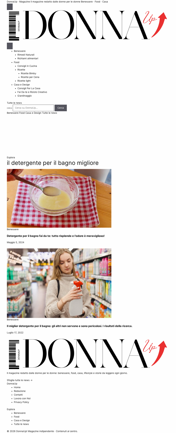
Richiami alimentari (27, 58)
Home (17, 387)
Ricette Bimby (28, 73)
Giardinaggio (24, 95)
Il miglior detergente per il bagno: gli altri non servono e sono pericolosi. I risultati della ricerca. (69, 326)
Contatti (18, 394)
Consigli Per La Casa (28, 88)
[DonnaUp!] (88, 41)
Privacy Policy (21, 402)
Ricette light (24, 80)
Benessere (20, 51)
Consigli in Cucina (27, 66)
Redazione (20, 391)
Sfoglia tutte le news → (19, 380)
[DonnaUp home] (88, 369)
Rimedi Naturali (25, 54)
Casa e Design (22, 84)
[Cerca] (10, 46)
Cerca (9, 108)
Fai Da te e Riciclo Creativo (32, 92)
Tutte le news (14, 102)
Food (16, 62)
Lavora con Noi (22, 398)
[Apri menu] (10, 7)
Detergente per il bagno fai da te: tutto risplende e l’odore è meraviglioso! (56, 236)
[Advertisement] (88, 135)
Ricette (21, 69)
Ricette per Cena (30, 77)
